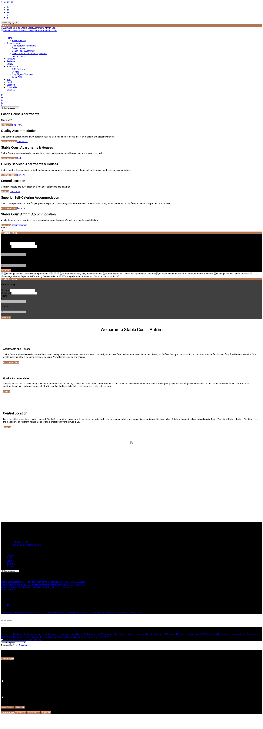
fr (7, 15)
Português (18, 637)
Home (10, 38)
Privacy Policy (19, 40)
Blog (9, 79)
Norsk (220, 634)
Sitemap (85, 612)
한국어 (9, 637)
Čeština (160, 634)
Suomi (73, 634)
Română (53, 637)
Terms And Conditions (116, 612)
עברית (205, 634)
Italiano (10, 566)
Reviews (11, 58)
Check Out (6, 246)
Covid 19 (11, 90)
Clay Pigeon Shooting (22, 74)
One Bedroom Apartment (24, 45)
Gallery (10, 64)
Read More (6, 125)
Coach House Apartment (23, 51)
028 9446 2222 (8, 2)
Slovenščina (87, 637)
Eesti (60, 634)
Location (11, 84)
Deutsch (11, 555)
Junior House (18, 56)
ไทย (244, 634)
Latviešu (96, 634)
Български (140, 634)
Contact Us (12, 87)
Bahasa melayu (121, 634)
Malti (131, 634)
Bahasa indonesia (193, 634)
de (8, 7)
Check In (5, 243)
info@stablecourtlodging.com (27, 545)
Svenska (62, 637)
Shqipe (77, 637)
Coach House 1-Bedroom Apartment (29, 53)
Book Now (17, 125)
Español (10, 561)
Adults (4, 249)
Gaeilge (80, 634)
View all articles (8, 589)
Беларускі (151, 634)
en (8, 9)
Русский (44, 637)
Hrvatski (180, 634)
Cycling (15, 71)
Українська (252, 634)
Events (10, 82)
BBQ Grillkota (18, 69)
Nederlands (229, 634)
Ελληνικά (52, 634)
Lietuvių (88, 634)
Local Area (17, 77)
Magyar (172, 634)
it (7, 17)
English (10, 558)
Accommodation (15, 43)
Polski (27, 637)
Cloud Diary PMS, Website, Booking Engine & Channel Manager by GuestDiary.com (40, 612)
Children (5, 260)
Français (11, 563)
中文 (107, 637)
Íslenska (212, 634)
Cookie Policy (97, 612)
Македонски (107, 634)
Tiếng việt (35, 637)
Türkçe (238, 634)
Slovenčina (99, 637)
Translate (23, 645)
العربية (66, 634)
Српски (70, 637)
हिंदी (166, 634)
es (8, 12)
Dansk (45, 634)
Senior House (18, 48)
